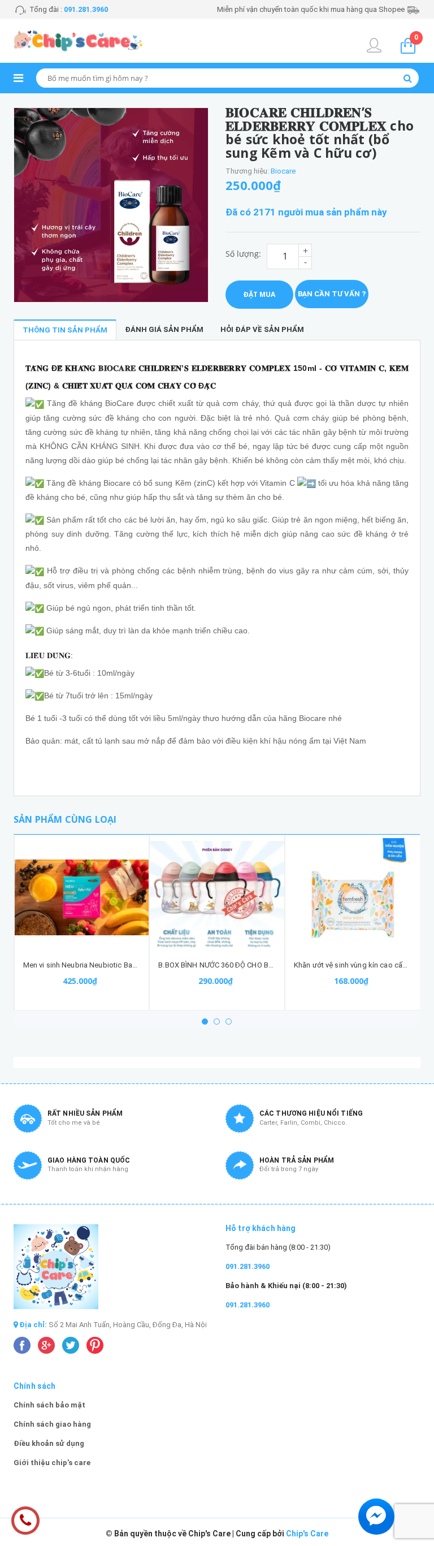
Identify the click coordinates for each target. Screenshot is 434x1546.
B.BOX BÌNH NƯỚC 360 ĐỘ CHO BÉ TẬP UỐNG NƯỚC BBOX (255, 965)
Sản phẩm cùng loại (65, 819)
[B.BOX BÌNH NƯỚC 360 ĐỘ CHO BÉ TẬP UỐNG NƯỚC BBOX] (217, 897)
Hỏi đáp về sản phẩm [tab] (262, 329)
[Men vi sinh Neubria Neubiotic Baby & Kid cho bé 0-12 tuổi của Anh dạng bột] (82, 897)
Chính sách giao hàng (52, 1424)
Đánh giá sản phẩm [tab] (164, 329)
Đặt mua (259, 294)
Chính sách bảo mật (49, 1405)
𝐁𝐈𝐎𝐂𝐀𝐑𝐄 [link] (117, 368)
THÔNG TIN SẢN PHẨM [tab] (65, 330)
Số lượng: (243, 253)
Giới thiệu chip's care (52, 1462)
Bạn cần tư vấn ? (332, 294)
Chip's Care (307, 1533)
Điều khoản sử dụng (49, 1443)
